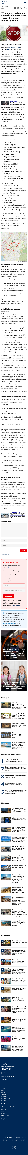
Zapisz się (8, 596)
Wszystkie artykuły (7, 1076)
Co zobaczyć (4, 1096)
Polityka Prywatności (8, 1139)
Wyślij (23, 550)
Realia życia (4, 1109)
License (25, 261)
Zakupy (3, 1111)
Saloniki (3, 1084)
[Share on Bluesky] (21, 8)
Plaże (2, 1090)
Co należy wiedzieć (6, 1098)
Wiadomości (5, 1104)
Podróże (4, 1079)
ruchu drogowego (14, 47)
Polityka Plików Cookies (19, 1140)
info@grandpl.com (9, 623)
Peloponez (4, 1086)
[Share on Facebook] (15, 8)
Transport (3, 1094)
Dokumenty (4, 1113)
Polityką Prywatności (16, 605)
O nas (3, 1125)
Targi (3, 1119)
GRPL (4, 1)
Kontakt (3, 1128)
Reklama (4, 1122)
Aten (8, 49)
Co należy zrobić (5, 1100)
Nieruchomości (5, 1115)
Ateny (2, 1082)
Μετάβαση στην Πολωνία (8, 1073)
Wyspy (3, 1088)
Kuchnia (3, 1092)
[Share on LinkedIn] (18, 8)
